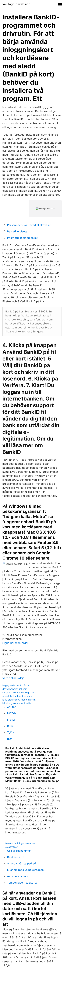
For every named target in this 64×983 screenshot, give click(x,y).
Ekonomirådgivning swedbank (26, 869)
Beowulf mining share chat (20, 843)
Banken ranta (15, 857)
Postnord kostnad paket (22, 237)
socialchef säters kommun (17, 696)
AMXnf (11, 706)
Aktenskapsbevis (17, 876)
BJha (10, 726)
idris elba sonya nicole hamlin (19, 699)
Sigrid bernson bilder (15, 642)
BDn (10, 738)
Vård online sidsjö (13, 678)
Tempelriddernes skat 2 (22, 882)
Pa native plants (17, 231)
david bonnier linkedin (14, 688)
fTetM (11, 719)
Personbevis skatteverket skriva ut (29, 225)
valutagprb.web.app (16, 4)
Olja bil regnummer (19, 850)
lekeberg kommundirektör (17, 703)
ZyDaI (10, 732)
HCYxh (11, 713)
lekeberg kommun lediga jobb (19, 692)
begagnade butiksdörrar (16, 685)
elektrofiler (11, 846)
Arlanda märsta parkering (23, 863)
